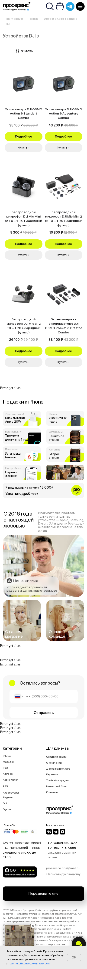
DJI (8, 24)
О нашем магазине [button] (14, 634)
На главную (14, 18)
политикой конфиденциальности (29, 963)
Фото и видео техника (60, 18)
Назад (33, 18)
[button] (43, 490)
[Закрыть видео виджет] (33, 925)
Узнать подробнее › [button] (21, 493)
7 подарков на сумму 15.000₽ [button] (29, 487)
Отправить (44, 712)
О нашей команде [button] (57, 634)
